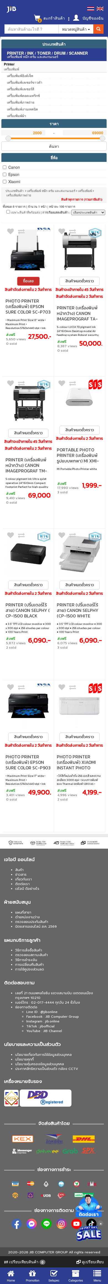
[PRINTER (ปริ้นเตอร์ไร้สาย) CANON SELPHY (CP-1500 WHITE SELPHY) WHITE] (79, 554)
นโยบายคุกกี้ (24, 1059)
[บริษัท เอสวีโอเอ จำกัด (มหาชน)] (44, 229)
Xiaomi (14, 181)
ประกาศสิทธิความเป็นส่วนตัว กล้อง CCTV (46, 1068)
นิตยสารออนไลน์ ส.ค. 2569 (36, 926)
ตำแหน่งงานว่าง (27, 917)
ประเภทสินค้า (54, 44)
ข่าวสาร (21, 874)
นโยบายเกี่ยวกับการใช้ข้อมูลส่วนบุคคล (43, 1054)
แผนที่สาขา (23, 912)
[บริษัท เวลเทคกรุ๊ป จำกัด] (95, 232)
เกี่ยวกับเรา (23, 879)
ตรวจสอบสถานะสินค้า (31, 955)
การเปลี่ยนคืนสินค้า (29, 964)
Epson (13, 174)
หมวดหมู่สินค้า (75, 29)
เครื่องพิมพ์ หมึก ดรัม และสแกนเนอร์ (51, 190)
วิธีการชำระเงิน (26, 959)
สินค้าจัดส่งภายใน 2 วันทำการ (28, 290)
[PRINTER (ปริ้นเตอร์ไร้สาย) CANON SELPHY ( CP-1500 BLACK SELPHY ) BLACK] (28, 554)
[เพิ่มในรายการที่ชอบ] (10, 232)
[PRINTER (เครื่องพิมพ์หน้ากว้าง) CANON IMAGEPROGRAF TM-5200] (28, 402)
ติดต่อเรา (22, 884)
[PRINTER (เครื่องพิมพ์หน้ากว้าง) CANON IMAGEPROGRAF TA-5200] (79, 250)
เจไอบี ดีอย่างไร (27, 888)
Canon (14, 167)
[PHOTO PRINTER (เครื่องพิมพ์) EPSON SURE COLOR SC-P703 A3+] (28, 250)
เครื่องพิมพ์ (85, 190)
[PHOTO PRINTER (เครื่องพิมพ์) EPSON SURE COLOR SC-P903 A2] (28, 705)
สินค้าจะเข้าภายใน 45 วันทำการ (79, 290)
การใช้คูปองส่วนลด (29, 969)
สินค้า (19, 869)
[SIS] (95, 384)
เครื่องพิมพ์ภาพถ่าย (18, 195)
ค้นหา (54, 146)
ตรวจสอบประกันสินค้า (31, 921)
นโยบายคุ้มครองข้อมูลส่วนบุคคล (39, 1064)
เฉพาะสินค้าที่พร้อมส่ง (25, 212)
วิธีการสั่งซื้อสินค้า (28, 950)
